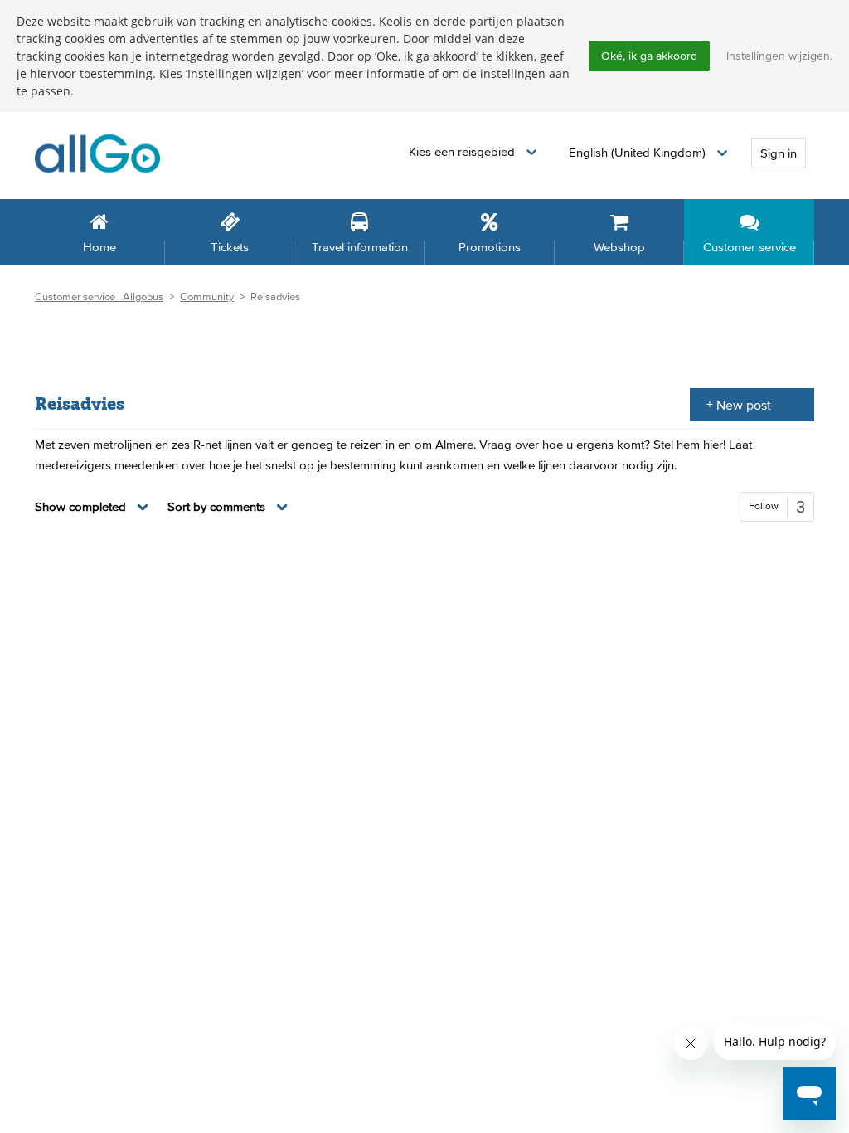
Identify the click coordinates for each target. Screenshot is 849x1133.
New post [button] (743, 404)
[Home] (97, 152)
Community (207, 296)
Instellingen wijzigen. (779, 55)
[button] (472, 152)
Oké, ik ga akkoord (649, 55)
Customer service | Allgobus (99, 296)
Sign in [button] (778, 153)
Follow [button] (764, 506)
